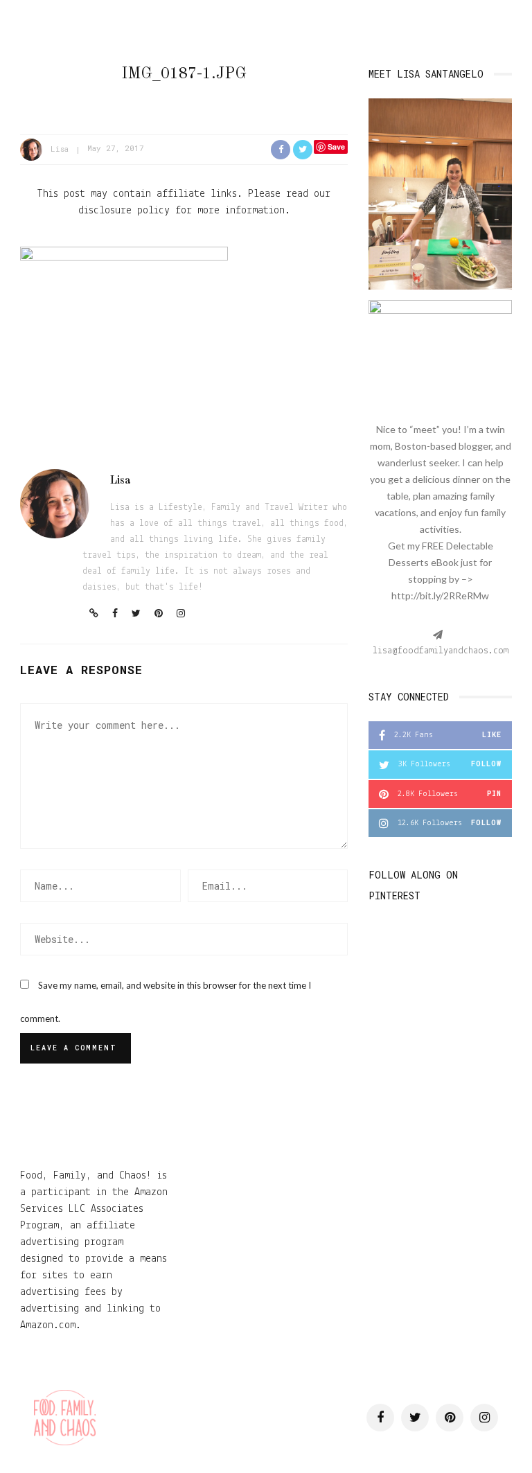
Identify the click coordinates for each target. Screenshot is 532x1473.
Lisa (60, 148)
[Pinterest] (159, 614)
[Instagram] (181, 614)
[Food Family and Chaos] (65, 1417)
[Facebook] (115, 614)
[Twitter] (136, 614)
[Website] (93, 614)
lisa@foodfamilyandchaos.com (440, 651)
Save (336, 146)
